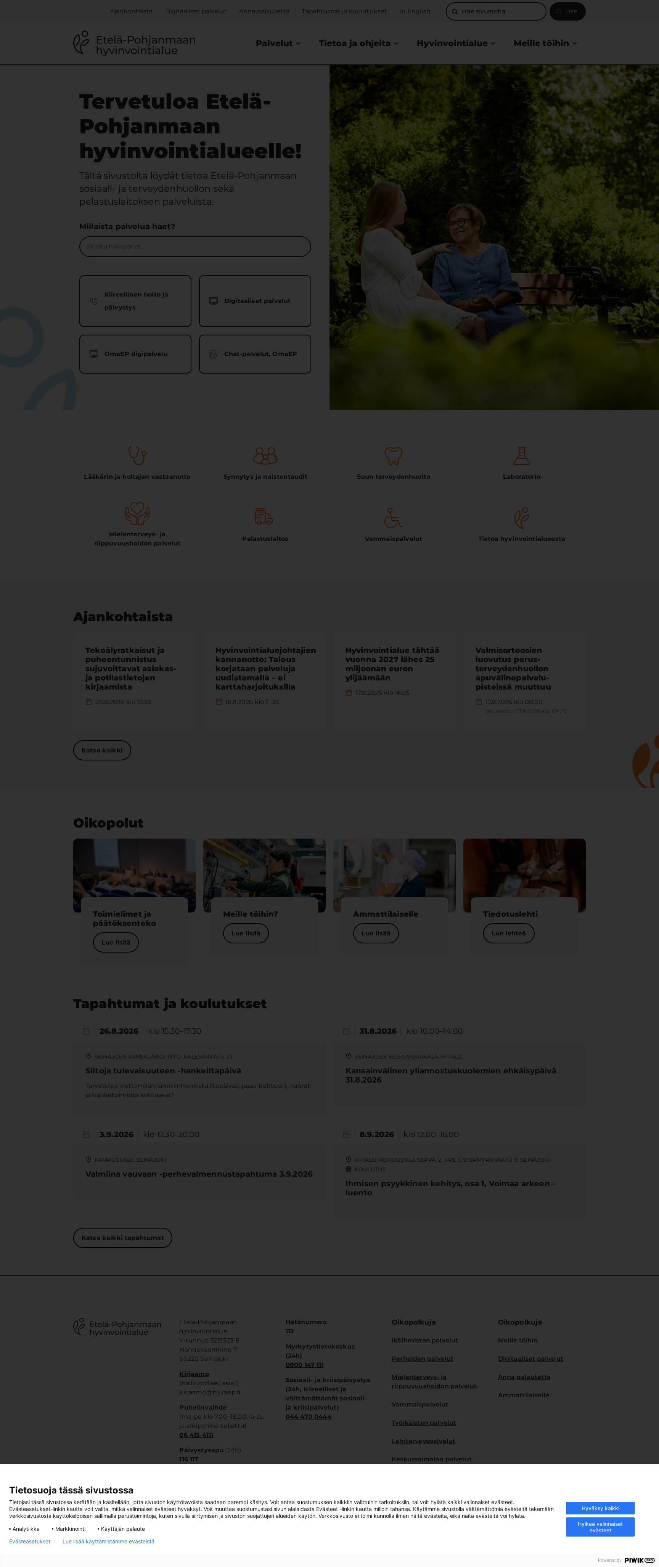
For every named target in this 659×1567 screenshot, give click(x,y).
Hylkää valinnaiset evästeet (600, 1526)
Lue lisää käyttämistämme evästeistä (108, 1541)
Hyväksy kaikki (600, 1508)
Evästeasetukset (29, 1541)
